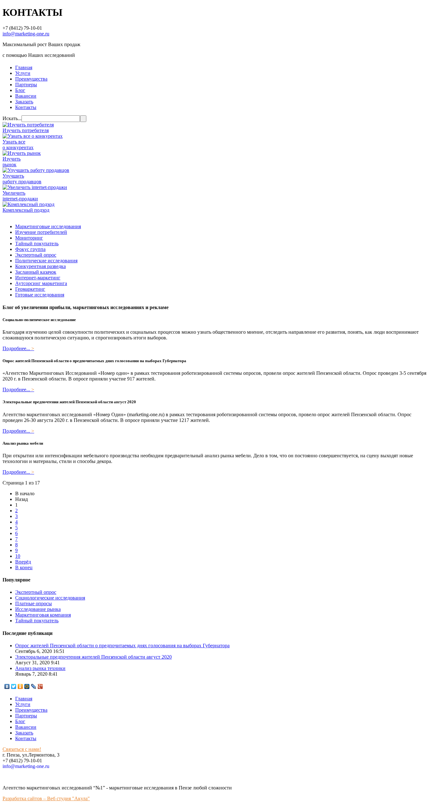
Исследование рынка (38, 609)
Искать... (12, 118)
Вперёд (23, 561)
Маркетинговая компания (43, 615)
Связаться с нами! (22, 749)
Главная (23, 67)
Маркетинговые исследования (48, 226)
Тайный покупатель (37, 243)
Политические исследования (46, 260)
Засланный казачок (35, 272)
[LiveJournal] (33, 686)
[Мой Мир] (27, 686)
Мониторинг (29, 238)
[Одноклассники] (20, 686)
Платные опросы (33, 603)
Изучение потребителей (41, 232)
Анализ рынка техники (40, 668)
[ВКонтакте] (7, 686)
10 (17, 556)
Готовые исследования (39, 294)
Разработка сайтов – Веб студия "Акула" (46, 798)
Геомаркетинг (30, 289)
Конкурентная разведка (40, 266)
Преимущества (31, 79)
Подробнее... (18, 348)
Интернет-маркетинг (37, 277)
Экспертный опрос (35, 255)
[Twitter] (13, 686)
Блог (20, 90)
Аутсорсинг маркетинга (41, 283)
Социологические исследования (50, 597)
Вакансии (25, 96)
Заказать (24, 101)
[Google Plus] (40, 686)
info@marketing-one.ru (26, 33)
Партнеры (26, 84)
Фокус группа (30, 249)
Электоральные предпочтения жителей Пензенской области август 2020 (93, 657)
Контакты (25, 107)
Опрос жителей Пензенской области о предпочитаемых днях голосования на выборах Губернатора (122, 645)
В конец (24, 567)
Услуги (22, 73)
